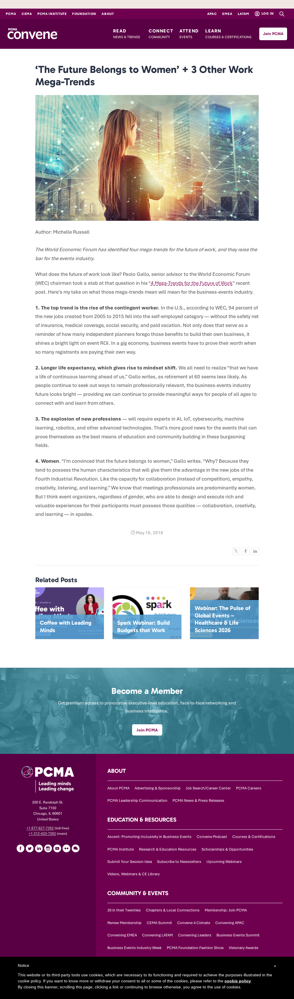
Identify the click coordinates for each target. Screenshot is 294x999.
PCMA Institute (52, 14)
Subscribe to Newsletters (179, 861)
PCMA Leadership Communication (137, 800)
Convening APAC (229, 922)
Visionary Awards (243, 947)
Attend (189, 33)
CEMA (27, 14)
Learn (228, 33)
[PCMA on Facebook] (20, 848)
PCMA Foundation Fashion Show (195, 947)
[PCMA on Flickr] (66, 848)
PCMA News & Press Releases (198, 800)
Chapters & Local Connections (173, 910)
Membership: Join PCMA (226, 910)
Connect (161, 33)
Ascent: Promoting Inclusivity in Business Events (149, 836)
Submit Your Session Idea (129, 861)
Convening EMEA (122, 935)
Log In (267, 13)
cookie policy (238, 981)
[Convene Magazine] (32, 34)
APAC (212, 14)
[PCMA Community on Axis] (75, 848)
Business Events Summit (238, 935)
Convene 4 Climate (193, 922)
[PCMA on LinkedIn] (39, 848)
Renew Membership (124, 922)
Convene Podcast (212, 836)
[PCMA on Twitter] (30, 848)
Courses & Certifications (253, 836)
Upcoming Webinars (224, 861)
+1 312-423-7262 (42, 833)
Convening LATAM (157, 935)
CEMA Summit (159, 922)
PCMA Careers (248, 788)
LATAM (243, 14)
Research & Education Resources (167, 849)
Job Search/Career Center (208, 788)
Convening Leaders (194, 935)
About (108, 14)
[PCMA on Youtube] (57, 848)
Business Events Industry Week (134, 947)
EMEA (227, 14)
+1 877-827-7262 (40, 828)
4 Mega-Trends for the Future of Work (192, 283)
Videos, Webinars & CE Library (133, 874)
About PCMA (118, 788)
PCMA (11, 14)
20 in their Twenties (124, 910)
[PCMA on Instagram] (48, 848)
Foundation (84, 14)
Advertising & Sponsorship (158, 788)
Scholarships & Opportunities (227, 849)
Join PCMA (273, 33)
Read (126, 33)
